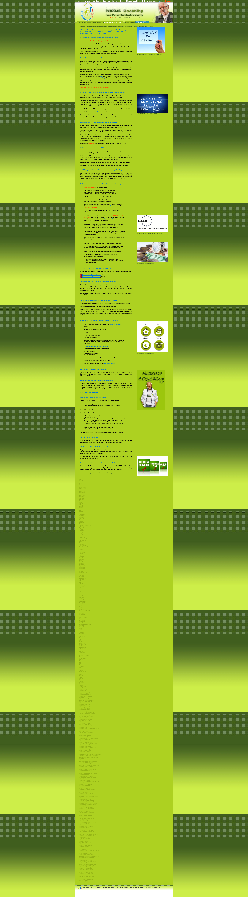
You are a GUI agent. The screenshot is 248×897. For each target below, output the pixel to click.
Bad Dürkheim (82, 488)
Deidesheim (82, 517)
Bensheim (81, 501)
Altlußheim (81, 483)
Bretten (81, 506)
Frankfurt (81, 541)
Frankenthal (82, 537)
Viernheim (81, 669)
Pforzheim (81, 633)
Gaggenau (81, 549)
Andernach (82, 486)
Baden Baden (82, 490)
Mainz (80, 605)
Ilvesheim (81, 575)
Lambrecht (81, 589)
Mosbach (81, 613)
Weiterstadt (82, 680)
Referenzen (140, 22)
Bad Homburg (82, 491)
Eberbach (81, 522)
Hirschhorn (82, 568)
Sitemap (113, 19)
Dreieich (81, 521)
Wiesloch (81, 682)
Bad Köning (82, 492)
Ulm (80, 667)
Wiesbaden (82, 681)
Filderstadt (81, 536)
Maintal (81, 604)
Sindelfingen (82, 659)
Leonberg (81, 597)
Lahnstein (81, 586)
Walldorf (81, 677)
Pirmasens (81, 637)
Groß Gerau (82, 557)
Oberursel (81, 629)
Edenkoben (82, 524)
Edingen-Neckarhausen (85, 525)
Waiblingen (82, 674)
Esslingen (81, 532)
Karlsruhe (81, 579)
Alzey (80, 484)
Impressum (124, 17)
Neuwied (81, 627)
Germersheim (82, 551)
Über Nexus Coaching (84, 22)
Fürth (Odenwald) (83, 547)
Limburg (81, 598)
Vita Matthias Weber (97, 22)
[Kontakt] (152, 352)
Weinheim (81, 678)
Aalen (80, 479)
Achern (81, 480)
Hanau (80, 560)
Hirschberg (82, 567)
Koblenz (81, 583)
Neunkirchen (82, 623)
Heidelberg (82, 562)
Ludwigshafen (82, 601)
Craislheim (82, 514)
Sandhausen (82, 647)
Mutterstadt (82, 614)
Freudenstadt (82, 544)
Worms (81, 685)
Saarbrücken (82, 644)
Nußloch (81, 628)
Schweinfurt (82, 656)
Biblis (80, 502)
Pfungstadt (81, 635)
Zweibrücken (82, 686)
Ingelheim (81, 576)
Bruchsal (81, 507)
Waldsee (81, 675)
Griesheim (81, 556)
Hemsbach (82, 564)
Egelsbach (81, 526)
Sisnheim (81, 661)
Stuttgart (81, 663)
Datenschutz (136, 17)
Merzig (80, 608)
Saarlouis (81, 646)
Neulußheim (82, 621)
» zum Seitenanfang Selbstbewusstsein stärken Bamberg (96, 473)
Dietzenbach (82, 518)
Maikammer (82, 602)
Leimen (81, 595)
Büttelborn (81, 513)
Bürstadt (81, 511)
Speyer (81, 662)
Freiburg (81, 543)
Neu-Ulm (81, 625)
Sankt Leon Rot (83, 650)
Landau (81, 591)
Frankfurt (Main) (83, 540)
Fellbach (81, 534)
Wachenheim (82, 671)
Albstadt (81, 482)
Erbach (81, 529)
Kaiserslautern (83, 578)
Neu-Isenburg (82, 620)
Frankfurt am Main (83, 538)
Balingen (81, 498)
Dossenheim (82, 520)
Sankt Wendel (82, 651)
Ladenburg (82, 585)
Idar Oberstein (82, 574)
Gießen (81, 553)
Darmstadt (81, 515)
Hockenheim (82, 570)
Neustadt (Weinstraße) (85, 624)
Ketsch (80, 582)
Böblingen (81, 505)
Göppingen (82, 555)
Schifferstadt (82, 652)
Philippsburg (82, 636)
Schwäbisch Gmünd (84, 655)
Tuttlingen (81, 666)
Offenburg (81, 632)
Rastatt (81, 640)
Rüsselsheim (82, 643)
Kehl (80, 581)
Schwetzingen (82, 658)
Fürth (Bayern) (82, 545)
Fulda (80, 548)
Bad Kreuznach (83, 494)
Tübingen (81, 665)
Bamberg (81, 499)
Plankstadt (81, 639)
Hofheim (81, 571)
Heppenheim (82, 566)
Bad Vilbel (81, 496)
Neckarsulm (82, 619)
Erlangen (81, 530)
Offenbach (81, 631)
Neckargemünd (83, 616)
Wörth (80, 684)
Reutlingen (82, 642)
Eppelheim (82, 528)
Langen (81, 594)
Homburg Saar (83, 572)
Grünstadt (81, 559)
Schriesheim (82, 654)
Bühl (80, 510)
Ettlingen (81, 533)
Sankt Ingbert (82, 648)
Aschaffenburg (83, 487)
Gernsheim (82, 552)
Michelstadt (82, 609)
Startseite (82, 26)
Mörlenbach (82, 612)
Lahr (80, 587)
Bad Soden (82, 495)
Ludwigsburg (82, 600)
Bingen (81, 503)
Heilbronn (81, 563)
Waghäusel (82, 673)
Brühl (80, 509)
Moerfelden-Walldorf (84, 610)
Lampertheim (82, 590)
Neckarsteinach (83, 617)
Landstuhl (81, 593)
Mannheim (81, 606)
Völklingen (81, 670)
